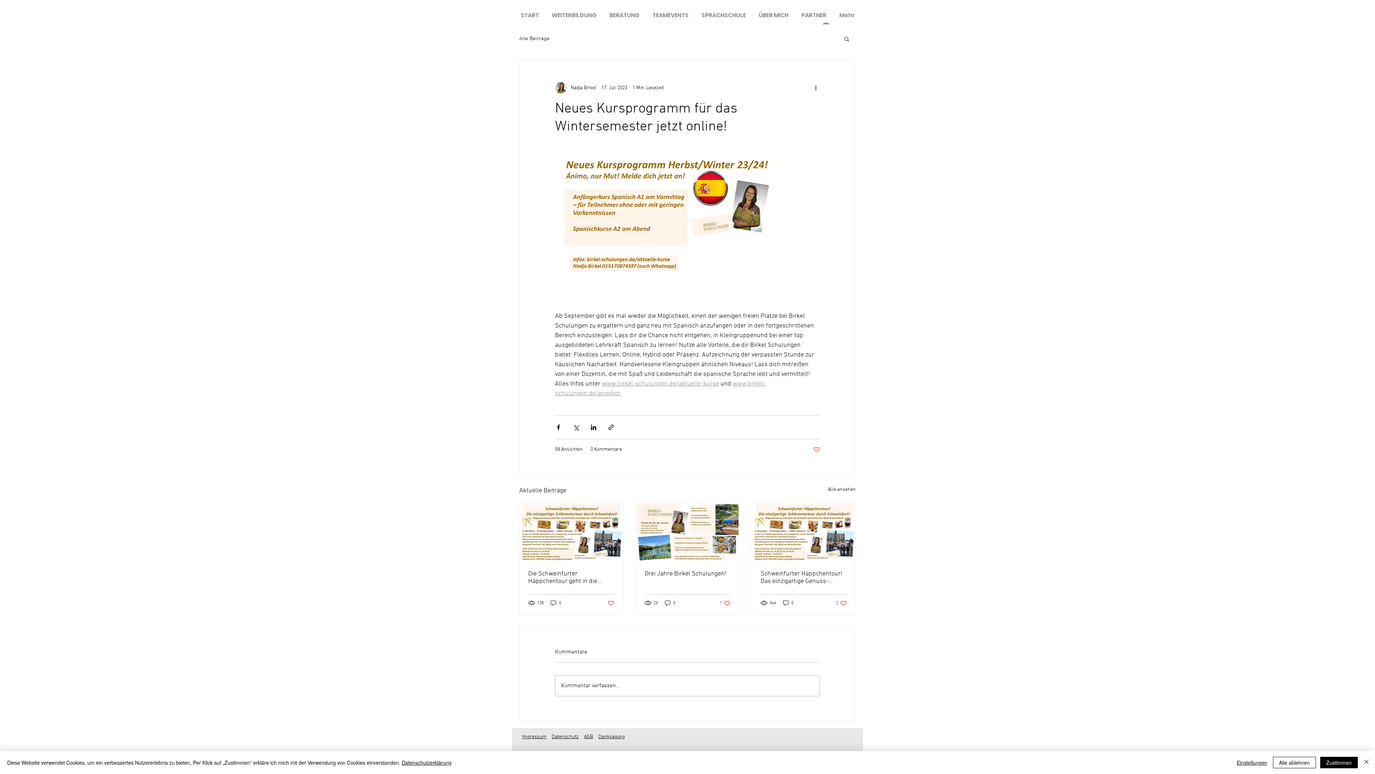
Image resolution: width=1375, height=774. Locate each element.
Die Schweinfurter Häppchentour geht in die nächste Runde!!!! (562, 577)
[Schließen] (1366, 762)
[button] (846, 39)
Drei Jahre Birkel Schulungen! (686, 574)
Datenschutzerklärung (427, 762)
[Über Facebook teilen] (558, 427)
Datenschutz (565, 737)
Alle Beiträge (534, 38)
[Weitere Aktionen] (815, 87)
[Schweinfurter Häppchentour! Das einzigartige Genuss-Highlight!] (803, 532)
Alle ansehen (842, 490)
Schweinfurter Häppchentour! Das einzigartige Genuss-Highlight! (802, 577)
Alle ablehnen (1294, 762)
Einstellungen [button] (1252, 762)
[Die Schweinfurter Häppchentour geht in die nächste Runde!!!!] (571, 532)
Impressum (534, 737)
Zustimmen (1339, 762)
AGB (588, 737)
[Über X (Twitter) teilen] (576, 427)
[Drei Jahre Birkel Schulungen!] (687, 532)
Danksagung (611, 737)
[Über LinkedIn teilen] (593, 427)
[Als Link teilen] (611, 427)
